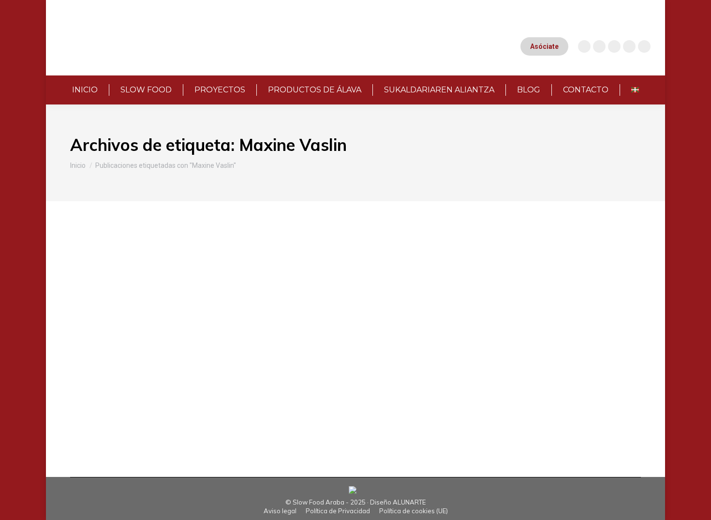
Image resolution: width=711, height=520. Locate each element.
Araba (91, 283)
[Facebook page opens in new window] (614, 46)
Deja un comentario (348, 283)
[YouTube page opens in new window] (599, 46)
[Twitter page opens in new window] (629, 46)
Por (200, 283)
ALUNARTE (409, 502)
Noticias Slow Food (132, 283)
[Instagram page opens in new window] (584, 46)
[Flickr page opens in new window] (644, 46)
